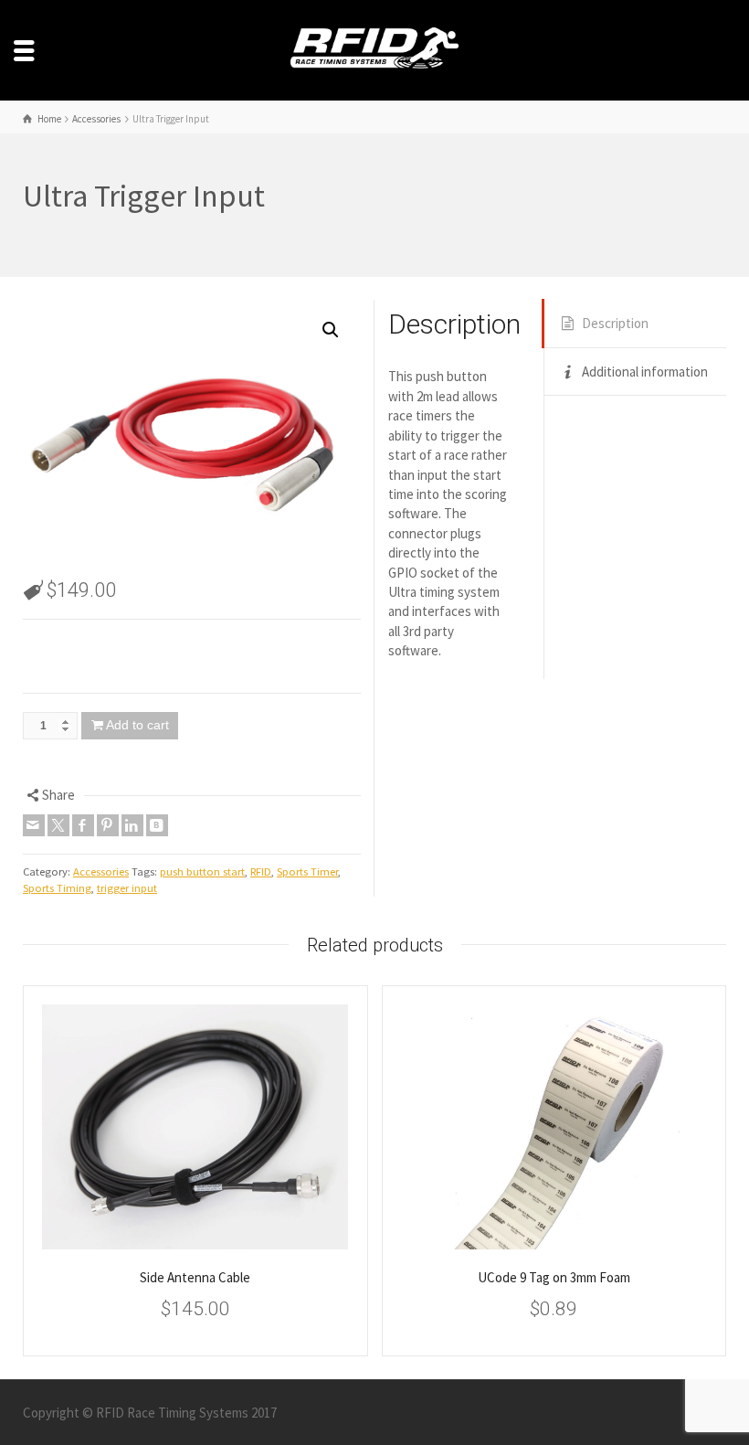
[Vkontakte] (157, 825)
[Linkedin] (132, 825)
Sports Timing (57, 888)
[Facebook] (83, 825)
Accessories (101, 871)
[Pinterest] (108, 825)
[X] (58, 825)
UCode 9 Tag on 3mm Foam (554, 1277)
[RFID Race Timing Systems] (374, 49)
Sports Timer (307, 871)
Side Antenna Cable (195, 1277)
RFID (260, 871)
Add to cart (137, 724)
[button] (330, 329)
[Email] (34, 825)
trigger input (127, 888)
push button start (202, 871)
